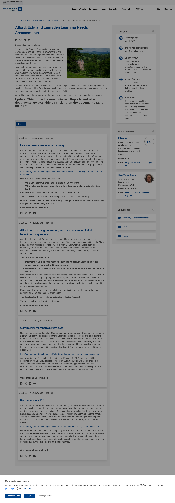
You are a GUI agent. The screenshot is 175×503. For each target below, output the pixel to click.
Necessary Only (13, 496)
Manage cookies (46, 496)
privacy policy (11, 488)
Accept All (29, 496)
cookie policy (28, 488)
